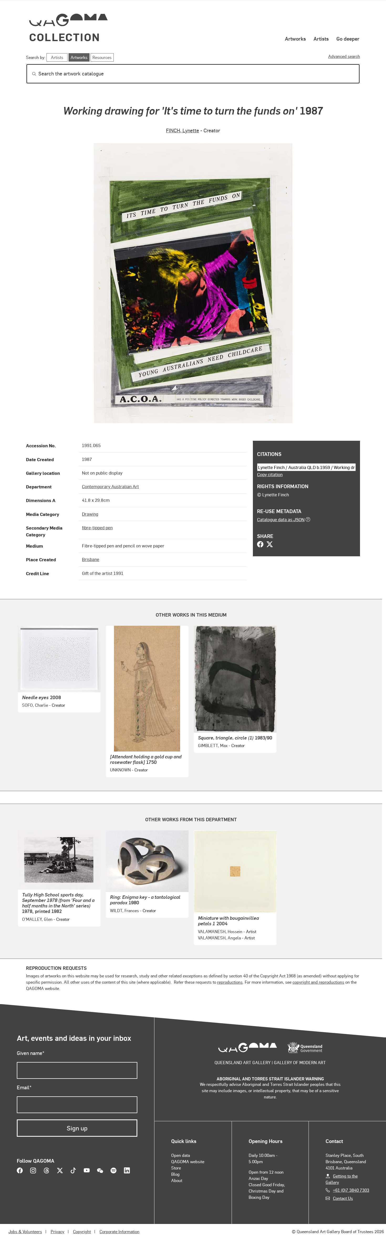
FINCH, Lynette (182, 130)
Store (176, 1168)
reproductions (230, 982)
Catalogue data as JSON (281, 519)
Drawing (90, 514)
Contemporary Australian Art (110, 486)
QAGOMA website (187, 1161)
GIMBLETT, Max (213, 745)
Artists (321, 38)
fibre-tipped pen (97, 527)
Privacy (57, 1231)
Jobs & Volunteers (25, 1231)
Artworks (295, 38)
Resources (102, 57)
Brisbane (90, 559)
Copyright (82, 1231)
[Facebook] (260, 545)
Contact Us (343, 1198)
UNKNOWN (120, 769)
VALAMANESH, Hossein (220, 931)
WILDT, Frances (124, 910)
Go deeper (347, 38)
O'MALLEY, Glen (37, 919)
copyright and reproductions (318, 982)
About (176, 1180)
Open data (180, 1155)
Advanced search (344, 56)
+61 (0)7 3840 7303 (351, 1190)
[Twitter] (270, 545)
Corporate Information (119, 1231)
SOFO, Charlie (35, 705)
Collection (64, 37)
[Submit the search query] (30, 74)
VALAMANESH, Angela (219, 937)
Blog (175, 1174)
